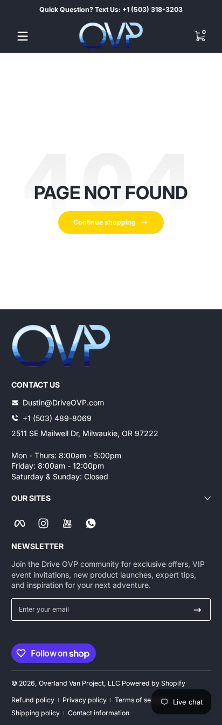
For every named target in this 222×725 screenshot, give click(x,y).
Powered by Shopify (153, 683)
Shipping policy (35, 713)
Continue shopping (104, 222)
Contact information (98, 713)
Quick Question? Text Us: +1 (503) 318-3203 (111, 9)
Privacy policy (85, 700)
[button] (199, 36)
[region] (111, 9)
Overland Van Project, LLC (79, 683)
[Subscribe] (197, 609)
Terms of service (140, 700)
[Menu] (22, 36)
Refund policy (32, 700)
